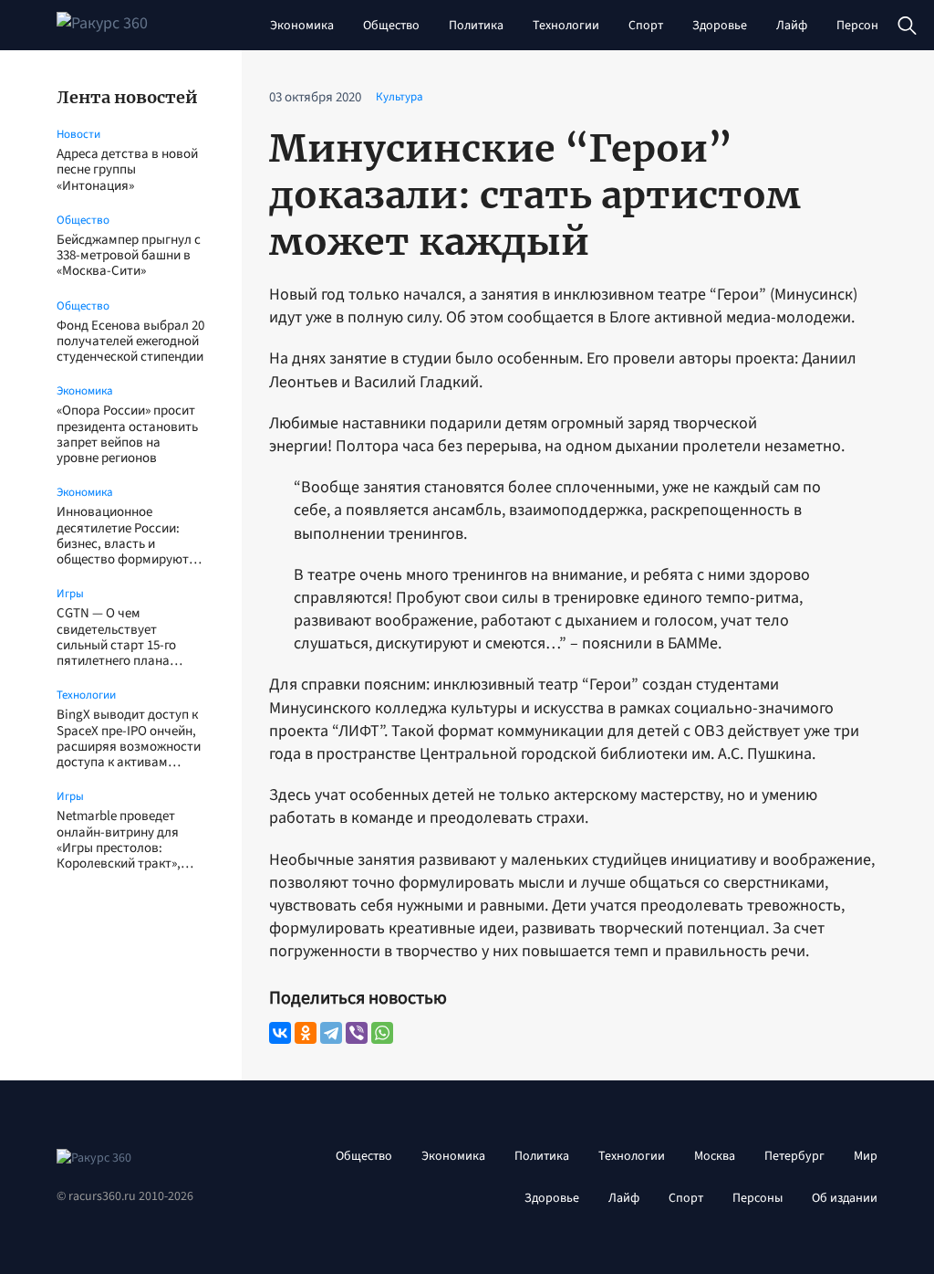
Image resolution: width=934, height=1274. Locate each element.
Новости (78, 134)
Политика (476, 25)
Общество (391, 25)
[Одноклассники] (306, 1033)
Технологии (566, 25)
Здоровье (719, 25)
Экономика (302, 25)
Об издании (844, 1198)
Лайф (791, 25)
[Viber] (357, 1033)
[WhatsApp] (382, 1033)
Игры (70, 593)
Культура (399, 97)
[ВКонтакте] (280, 1033)
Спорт (645, 25)
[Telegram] (331, 1033)
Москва (714, 1156)
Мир (865, 1156)
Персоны (861, 25)
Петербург (794, 1156)
